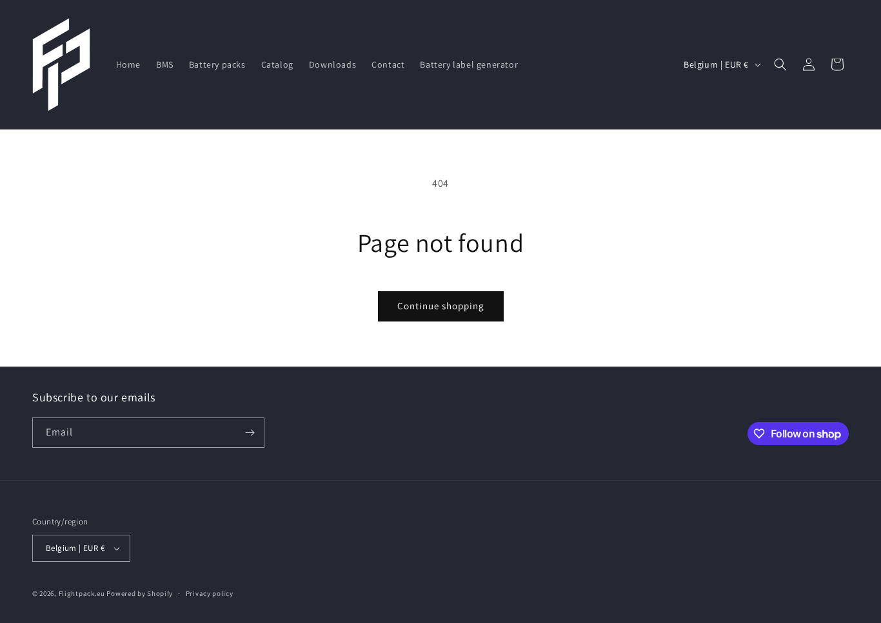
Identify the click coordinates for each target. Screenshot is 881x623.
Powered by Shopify (139, 593)
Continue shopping (440, 306)
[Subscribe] (249, 432)
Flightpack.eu (82, 593)
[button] (780, 64)
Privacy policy (209, 593)
